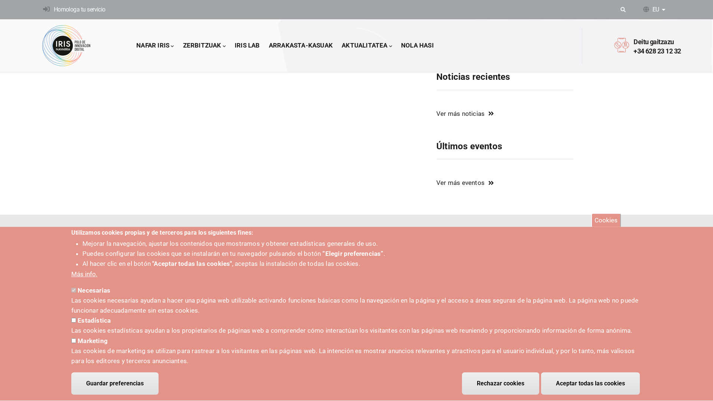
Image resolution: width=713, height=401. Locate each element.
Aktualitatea (364, 45)
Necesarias (94, 290)
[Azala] (66, 46)
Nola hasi (417, 45)
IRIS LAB (247, 45)
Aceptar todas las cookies (590, 383)
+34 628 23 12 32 (657, 51)
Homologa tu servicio (79, 9)
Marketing (93, 341)
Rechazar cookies (500, 383)
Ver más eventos (460, 182)
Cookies (606, 220)
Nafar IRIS (152, 45)
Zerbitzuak (202, 45)
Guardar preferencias (115, 383)
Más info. (84, 274)
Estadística (94, 321)
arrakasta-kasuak (301, 45)
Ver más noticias (460, 113)
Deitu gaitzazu (654, 42)
